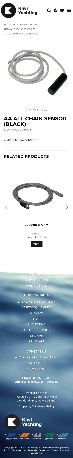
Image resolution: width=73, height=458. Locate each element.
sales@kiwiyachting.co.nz (41, 381)
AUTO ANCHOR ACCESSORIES (19, 29)
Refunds (32, 450)
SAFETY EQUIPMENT (36, 307)
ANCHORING (36, 324)
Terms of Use (19, 450)
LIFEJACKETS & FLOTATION (36, 301)
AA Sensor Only (36, 224)
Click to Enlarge (36, 109)
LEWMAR (36, 335)
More (36, 244)
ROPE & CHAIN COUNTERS (24, 24)
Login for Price (37, 237)
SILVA (36, 318)
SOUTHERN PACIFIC (36, 330)
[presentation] (6, 207)
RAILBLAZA (37, 341)
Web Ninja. (36, 453)
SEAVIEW (36, 313)
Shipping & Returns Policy (36, 406)
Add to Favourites (22, 140)
